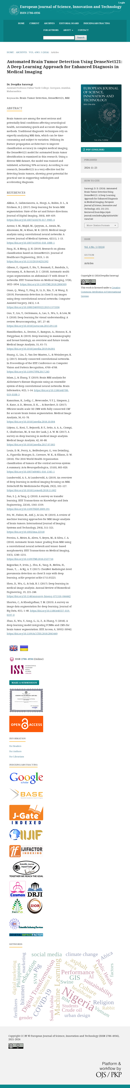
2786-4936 (27, 659)
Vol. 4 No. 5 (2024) (39, 52)
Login (121, 2)
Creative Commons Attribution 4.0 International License (101, 292)
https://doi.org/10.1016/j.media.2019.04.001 (31, 348)
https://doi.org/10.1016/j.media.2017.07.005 (31, 444)
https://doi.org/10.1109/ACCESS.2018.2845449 (32, 633)
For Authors (51, 30)
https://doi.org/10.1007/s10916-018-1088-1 (31, 242)
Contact (83, 30)
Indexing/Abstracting (97, 23)
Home (21, 23)
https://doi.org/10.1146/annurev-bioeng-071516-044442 (39, 596)
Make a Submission (24, 682)
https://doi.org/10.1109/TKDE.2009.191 (28, 509)
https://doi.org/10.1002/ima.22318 (26, 531)
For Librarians (16, 756)
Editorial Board (69, 23)
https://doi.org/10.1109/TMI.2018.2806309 (43, 284)
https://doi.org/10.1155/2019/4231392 (27, 261)
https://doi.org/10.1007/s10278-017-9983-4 (31, 219)
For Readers (15, 746)
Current (34, 23)
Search (80, 37)
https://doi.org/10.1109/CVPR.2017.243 (28, 371)
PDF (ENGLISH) (94, 149)
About (67, 30)
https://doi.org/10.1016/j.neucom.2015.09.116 (32, 325)
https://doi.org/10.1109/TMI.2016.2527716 (30, 559)
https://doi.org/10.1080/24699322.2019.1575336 (33, 307)
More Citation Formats (98, 225)
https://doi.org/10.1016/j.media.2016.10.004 (31, 421)
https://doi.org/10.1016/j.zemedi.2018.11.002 (31, 490)
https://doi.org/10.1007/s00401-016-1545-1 (31, 471)
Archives (49, 23)
